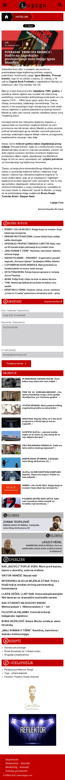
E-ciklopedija (18, 663)
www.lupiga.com (24, 775)
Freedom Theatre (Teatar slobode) (21, 677)
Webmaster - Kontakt (18, 763)
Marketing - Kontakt (17, 767)
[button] (5, 4)
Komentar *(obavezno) (13, 322)
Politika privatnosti (16, 770)
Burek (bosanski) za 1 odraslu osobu (22, 651)
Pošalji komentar (15, 363)
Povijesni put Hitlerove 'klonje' (19, 669)
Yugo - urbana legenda (15, 673)
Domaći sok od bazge (15, 647)
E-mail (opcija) (9, 350)
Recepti (12, 641)
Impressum (12, 759)
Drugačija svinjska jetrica (16, 654)
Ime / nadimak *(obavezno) (15, 310)
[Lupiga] (32, 4)
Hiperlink (21, 16)
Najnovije (10, 373)
